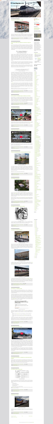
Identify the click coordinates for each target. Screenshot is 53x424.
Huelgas (35, 127)
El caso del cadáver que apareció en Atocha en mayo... (37, 237)
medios (19, 197)
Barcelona (14, 91)
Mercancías (36, 161)
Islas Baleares (36, 133)
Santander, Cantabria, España (16, 104)
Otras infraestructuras (37, 170)
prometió (18, 313)
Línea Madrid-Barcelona (37, 148)
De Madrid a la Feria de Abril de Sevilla (18, 206)
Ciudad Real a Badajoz (29, 278)
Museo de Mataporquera (37, 165)
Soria (35, 193)
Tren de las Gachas (36, 204)
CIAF (35, 97)
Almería (35, 77)
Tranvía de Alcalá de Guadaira (38, 200)
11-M (35, 71)
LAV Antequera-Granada (17, 322)
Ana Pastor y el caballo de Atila (16, 288)
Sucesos (22, 91)
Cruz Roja (36, 102)
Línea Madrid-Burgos (37, 149)
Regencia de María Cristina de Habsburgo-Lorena (38, 176)
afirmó (24, 315)
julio (35, 232)
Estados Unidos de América (37, 111)
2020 (35, 225)
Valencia (35, 207)
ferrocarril (30, 122)
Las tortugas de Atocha (15, 178)
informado (26, 197)
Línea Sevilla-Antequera (37, 155)
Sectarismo (36, 188)
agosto (36, 231)
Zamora (35, 210)
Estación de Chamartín (37, 108)
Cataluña (35, 95)
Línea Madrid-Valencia (37, 151)
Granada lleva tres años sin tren (16, 326)
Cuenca (35, 103)
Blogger (33, 422)
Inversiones (19, 390)
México (35, 162)
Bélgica (35, 89)
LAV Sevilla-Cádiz (36, 143)
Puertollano (36, 175)
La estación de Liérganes (15, 108)
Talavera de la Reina (37, 196)
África (35, 74)
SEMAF (35, 190)
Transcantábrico (36, 199)
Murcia (35, 164)
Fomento (14, 322)
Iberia (35, 128)
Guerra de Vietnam (36, 124)
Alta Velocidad (14, 390)
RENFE (35, 182)
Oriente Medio (36, 169)
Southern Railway (36, 194)
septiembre (36, 230)
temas (24, 310)
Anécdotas (36, 80)
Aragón (35, 82)
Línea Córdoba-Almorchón (37, 146)
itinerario (18, 98)
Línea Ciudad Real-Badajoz (18, 284)
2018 (35, 227)
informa (21, 360)
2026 (35, 220)
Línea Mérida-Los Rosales (23, 284)
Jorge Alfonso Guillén (37, 19)
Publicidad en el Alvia (15, 394)
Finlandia (35, 117)
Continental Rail (36, 99)
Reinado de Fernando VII (37, 180)
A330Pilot (27, 422)
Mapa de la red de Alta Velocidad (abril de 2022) (39, 58)
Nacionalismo (36, 167)
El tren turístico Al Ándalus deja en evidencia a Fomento (21, 95)
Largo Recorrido (36, 135)
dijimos (19, 100)
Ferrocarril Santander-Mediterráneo (37, 115)
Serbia (35, 191)
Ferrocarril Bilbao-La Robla (37, 113)
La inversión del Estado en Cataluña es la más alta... (38, 249)
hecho (29, 340)
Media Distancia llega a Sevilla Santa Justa (18, 130)
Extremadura (14, 284)
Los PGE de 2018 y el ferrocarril (16, 369)
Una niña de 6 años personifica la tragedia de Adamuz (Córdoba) (37, 29)
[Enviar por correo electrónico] (24, 90)
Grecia (35, 121)
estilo (32, 262)
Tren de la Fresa (36, 203)
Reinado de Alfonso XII (37, 177)
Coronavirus (36, 100)
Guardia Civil (36, 122)
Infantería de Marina (37, 130)
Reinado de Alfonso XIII (20, 91)
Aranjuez (35, 83)
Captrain (35, 94)
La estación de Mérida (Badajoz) (16, 229)
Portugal (35, 173)
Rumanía (35, 184)
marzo (36, 253)
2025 (35, 221)
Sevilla (15, 225)
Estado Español (36, 110)
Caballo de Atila (14, 298)
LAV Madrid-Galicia (36, 140)
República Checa (36, 183)
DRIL (35, 105)
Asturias (35, 86)
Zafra (35, 209)
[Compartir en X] (25, 90)
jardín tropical (15, 193)
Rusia (35, 185)
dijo (19, 314)
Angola (35, 81)
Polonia (35, 172)
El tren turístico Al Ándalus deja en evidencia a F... (38, 239)
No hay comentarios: (21, 90)
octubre (36, 229)
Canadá (35, 92)
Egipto (35, 106)
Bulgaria (35, 91)
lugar (13, 263)
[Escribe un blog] (25, 90)
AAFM (35, 72)
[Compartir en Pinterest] (27, 90)
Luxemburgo (36, 158)
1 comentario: (20, 283)
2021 (35, 224)
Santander (36, 187)
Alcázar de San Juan (37, 75)
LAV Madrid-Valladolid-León (37, 142)
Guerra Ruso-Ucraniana (37, 125)
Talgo (35, 197)
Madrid (15, 91)
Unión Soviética (36, 206)
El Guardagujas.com (17, 3)
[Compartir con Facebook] (26, 90)
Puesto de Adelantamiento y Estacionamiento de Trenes (38, 242)
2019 (35, 226)
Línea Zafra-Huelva (36, 156)
